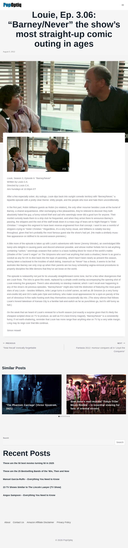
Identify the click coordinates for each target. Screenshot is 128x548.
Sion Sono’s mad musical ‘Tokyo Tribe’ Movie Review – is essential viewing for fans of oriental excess (95, 405)
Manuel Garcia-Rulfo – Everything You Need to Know (31, 479)
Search (6, 438)
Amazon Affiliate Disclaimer (40, 522)
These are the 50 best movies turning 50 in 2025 (28, 463)
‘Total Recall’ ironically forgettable (19, 345)
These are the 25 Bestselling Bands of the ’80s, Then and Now (36, 471)
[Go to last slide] (6, 394)
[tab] (59, 416)
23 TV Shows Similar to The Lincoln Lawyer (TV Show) (32, 487)
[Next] (121, 394)
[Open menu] (122, 5)
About (7, 522)
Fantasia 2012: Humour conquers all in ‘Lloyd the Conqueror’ (100, 347)
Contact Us (18, 522)
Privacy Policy (64, 522)
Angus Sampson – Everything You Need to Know (29, 495)
